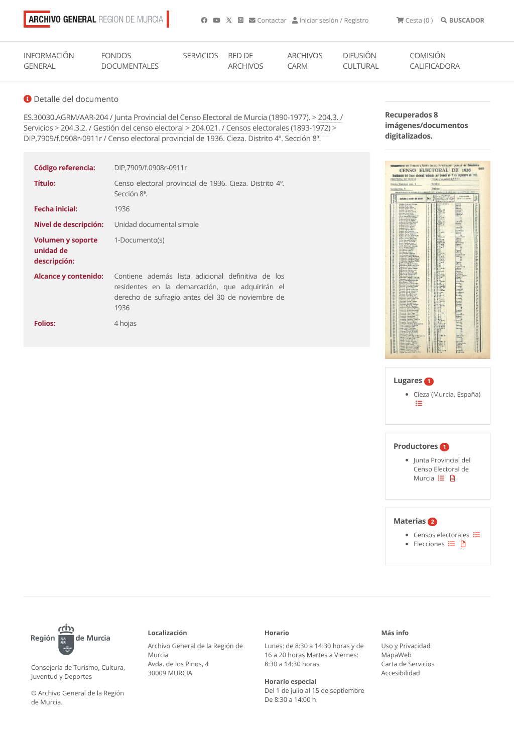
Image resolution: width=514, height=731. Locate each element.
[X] (230, 20)
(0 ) (419, 20)
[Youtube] (217, 20)
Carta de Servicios (408, 663)
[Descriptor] (452, 477)
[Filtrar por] (419, 403)
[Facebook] (205, 20)
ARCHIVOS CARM (304, 61)
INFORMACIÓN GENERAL (49, 61)
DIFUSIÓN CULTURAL (361, 61)
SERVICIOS (200, 56)
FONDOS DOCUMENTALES (130, 61)
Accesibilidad (400, 672)
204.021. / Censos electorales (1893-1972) (260, 128)
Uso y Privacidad (406, 645)
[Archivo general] (96, 17)
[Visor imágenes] (437, 258)
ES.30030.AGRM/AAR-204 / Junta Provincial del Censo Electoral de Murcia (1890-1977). (167, 117)
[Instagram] (241, 20)
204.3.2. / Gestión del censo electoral (122, 128)
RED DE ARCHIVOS (245, 61)
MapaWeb (396, 654)
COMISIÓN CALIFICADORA (435, 61)
